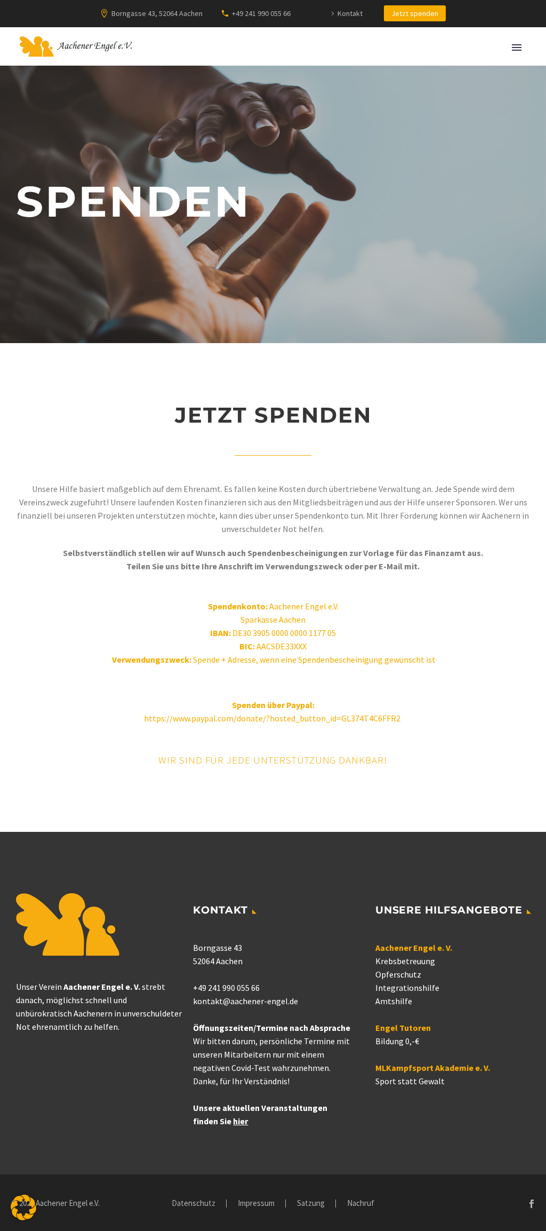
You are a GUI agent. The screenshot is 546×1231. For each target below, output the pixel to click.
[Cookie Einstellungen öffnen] (23, 1217)
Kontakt (350, 13)
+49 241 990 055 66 (261, 13)
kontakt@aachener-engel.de (245, 1001)
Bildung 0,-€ (397, 1041)
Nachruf (360, 1204)
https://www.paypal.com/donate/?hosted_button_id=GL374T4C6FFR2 (273, 718)
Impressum (256, 1204)
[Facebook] (531, 1204)
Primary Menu (516, 47)
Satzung (311, 1204)
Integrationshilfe (407, 987)
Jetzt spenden (414, 13)
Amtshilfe (393, 1001)
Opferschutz (398, 974)
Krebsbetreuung (405, 961)
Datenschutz (193, 1204)
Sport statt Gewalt (410, 1081)
